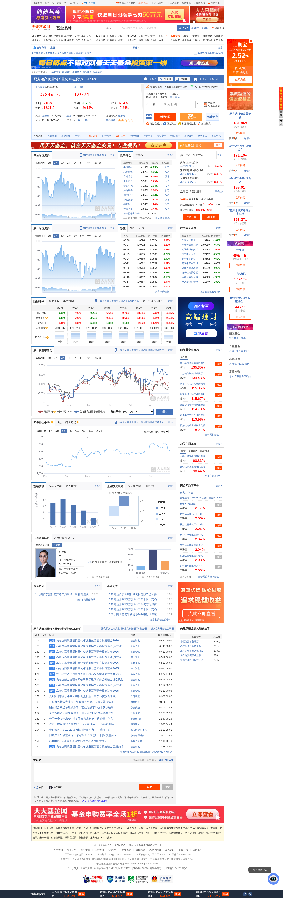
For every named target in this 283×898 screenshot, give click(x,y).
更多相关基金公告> (160, 619)
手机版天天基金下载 (208, 79)
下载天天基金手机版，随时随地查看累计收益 (141, 350)
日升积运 (135, 696)
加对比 (184, 79)
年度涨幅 (68, 300)
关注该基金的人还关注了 (195, 628)
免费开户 (61, 3)
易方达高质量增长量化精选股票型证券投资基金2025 (84, 668)
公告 (83, 40)
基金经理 (65, 135)
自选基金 (174, 3)
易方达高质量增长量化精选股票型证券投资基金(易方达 (86, 646)
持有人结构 (175, 135)
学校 (152, 36)
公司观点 (198, 155)
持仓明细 (134, 135)
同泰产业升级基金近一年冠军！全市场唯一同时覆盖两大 (82, 735)
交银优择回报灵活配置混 (192, 456)
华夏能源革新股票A (190, 641)
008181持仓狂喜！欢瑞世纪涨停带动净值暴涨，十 (79, 740)
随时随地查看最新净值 (94, 155)
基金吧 (154, 40)
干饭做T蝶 (136, 718)
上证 (52, 47)
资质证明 (71, 850)
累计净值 (78, 87)
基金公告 (188, 135)
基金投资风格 (115, 486)
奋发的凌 (135, 707)
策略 (141, 40)
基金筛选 (100, 40)
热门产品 (185, 155)
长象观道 (135, 713)
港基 (83, 36)
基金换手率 (134, 486)
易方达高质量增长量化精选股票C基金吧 (57, 628)
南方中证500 (188, 254)
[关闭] (250, 894)
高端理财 (218, 36)
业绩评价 (150, 486)
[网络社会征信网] (115, 879)
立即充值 (210, 217)
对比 (164, 411)
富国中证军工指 (190, 263)
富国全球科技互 (190, 249)
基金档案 (38, 135)
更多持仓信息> (162, 218)
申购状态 (69, 40)
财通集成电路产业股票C (192, 415)
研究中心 (85, 850)
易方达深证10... (188, 174)
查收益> (219, 191)
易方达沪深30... (188, 166)
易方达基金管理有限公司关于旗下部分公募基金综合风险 (86, 679)
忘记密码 (73, 3)
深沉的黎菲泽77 (139, 730)
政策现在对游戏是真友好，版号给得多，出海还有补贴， (82, 724)
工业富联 (128, 181)
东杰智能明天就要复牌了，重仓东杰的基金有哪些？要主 (82, 713)
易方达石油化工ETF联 (191, 514)
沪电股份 (128, 190)
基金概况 (52, 135)
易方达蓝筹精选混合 (190, 646)
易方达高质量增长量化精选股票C (74, 53)
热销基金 (207, 40)
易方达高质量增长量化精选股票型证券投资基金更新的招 (86, 746)
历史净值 (93, 135)
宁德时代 (128, 185)
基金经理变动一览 (64, 537)
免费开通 (191, 217)
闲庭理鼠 (135, 724)
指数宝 (195, 36)
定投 (77, 36)
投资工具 (100, 36)
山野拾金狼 (136, 741)
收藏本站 (37, 3)
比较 (120, 36)
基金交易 (143, 3)
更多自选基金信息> (210, 291)
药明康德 (128, 172)
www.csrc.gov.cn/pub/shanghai (142, 863)
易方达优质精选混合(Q (191, 650)
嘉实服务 (87, 72)
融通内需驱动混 (190, 268)
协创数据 (128, 199)
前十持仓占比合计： (133, 213)
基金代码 (195, 27)
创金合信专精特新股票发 (192, 384)
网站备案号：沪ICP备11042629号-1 (168, 868)
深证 (136, 47)
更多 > (170, 155)
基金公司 (206, 27)
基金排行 (69, 36)
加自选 (167, 79)
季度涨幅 (54, 300)
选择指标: (149, 431)
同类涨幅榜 (37, 894)
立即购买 (165, 116)
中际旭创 (128, 167)
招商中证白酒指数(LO (191, 660)
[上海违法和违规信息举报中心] (138, 879)
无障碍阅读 (199, 3)
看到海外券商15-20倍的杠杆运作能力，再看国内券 (79, 729)
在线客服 (183, 850)
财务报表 (202, 135)
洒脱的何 (135, 702)
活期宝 (185, 36)
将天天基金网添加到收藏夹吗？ (145, 845)
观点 (146, 36)
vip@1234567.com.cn (120, 854)
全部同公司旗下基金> (209, 576)
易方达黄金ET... (188, 181)
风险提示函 (155, 850)
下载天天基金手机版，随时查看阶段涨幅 (118, 301)
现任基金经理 (41, 538)
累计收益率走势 (42, 350)
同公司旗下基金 (189, 485)
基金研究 (131, 40)
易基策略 (97, 72)
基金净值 (47, 36)
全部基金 (50, 53)
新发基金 (58, 40)
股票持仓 (125, 155)
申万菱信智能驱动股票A (192, 363)
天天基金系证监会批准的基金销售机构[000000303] (98, 859)
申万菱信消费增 (190, 282)
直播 (161, 40)
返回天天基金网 (127, 3)
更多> (113, 155)
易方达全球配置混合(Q (191, 535)
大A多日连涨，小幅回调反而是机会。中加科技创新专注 (82, 696)
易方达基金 (83, 120)
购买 (218, 364)
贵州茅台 (128, 176)
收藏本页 (218, 27)
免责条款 (126, 850)
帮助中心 (186, 3)
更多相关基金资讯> (86, 599)
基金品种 (64, 28)
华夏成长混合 (189, 240)
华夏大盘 (56, 72)
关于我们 (58, 850)
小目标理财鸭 (137, 735)
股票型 (45, 115)
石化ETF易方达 (188, 503)
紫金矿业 (128, 195)
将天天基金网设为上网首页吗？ (110, 845)
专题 (161, 36)
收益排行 (197, 40)
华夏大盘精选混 (190, 245)
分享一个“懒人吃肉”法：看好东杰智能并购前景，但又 (81, 718)
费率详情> (175, 97)
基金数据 (36, 36)
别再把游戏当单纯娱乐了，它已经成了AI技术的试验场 (81, 707)
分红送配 (120, 135)
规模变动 (161, 135)
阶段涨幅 (106, 135)
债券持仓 (140, 155)
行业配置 (147, 135)
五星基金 (218, 40)
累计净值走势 (41, 228)
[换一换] (245, 894)
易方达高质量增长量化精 (192, 425)
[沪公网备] (162, 879)
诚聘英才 (197, 850)
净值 (123, 228)
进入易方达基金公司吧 (162, 628)
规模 (68, 115)
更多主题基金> (212, 475)
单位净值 (40, 87)
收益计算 (112, 40)
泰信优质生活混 (190, 277)
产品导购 (158, 3)
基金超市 (175, 40)
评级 (89, 36)
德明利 (126, 204)
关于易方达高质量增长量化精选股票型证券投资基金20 (85, 673)
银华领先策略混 (190, 272)
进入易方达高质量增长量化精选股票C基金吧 (124, 628)
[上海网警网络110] (93, 879)
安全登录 (49, 3)
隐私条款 (140, 850)
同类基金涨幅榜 (189, 349)
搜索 (183, 28)
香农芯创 (128, 209)
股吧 (167, 167)
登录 (89, 562)
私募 (89, 40)
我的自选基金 (188, 228)
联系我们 (99, 850)
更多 (220, 47)
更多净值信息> (162, 291)
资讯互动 (131, 36)
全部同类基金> (212, 434)
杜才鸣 (121, 115)
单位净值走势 (41, 155)
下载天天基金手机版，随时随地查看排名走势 (141, 422)
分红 (77, 40)
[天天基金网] (42, 28)
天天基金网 (37, 53)
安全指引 (112, 850)
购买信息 (216, 135)
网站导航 (215, 3)
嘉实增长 (66, 72)
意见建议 (169, 850)
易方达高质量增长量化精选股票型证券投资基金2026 (84, 640)
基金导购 (186, 40)
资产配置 (71, 486)
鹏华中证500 (188, 258)
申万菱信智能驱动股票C (192, 373)
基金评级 (111, 120)
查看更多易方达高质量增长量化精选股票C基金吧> (146, 752)
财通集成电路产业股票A (192, 394)
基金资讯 (38, 586)
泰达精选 (76, 72)
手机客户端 (89, 3)
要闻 (140, 36)
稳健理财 (207, 36)
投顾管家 (58, 36)
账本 (120, 40)
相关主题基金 (188, 443)
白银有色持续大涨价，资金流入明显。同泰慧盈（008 (81, 701)
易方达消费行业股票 (190, 655)
